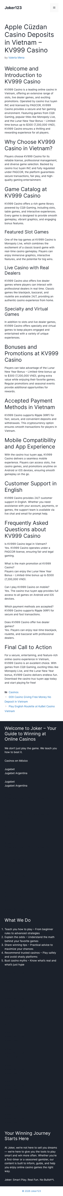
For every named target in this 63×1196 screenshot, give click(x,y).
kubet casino (12, 1040)
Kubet (8, 794)
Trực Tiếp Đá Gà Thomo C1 (21, 863)
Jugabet (10, 769)
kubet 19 (10, 990)
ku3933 (9, 1024)
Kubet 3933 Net (14, 896)
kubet (8, 1032)
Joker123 (13, 7)
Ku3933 (9, 884)
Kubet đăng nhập (15, 875)
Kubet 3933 (12, 900)
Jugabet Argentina (16, 773)
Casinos (14, 692)
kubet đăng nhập (15, 909)
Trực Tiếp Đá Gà (15, 859)
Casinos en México (16, 760)
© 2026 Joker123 (31, 1191)
